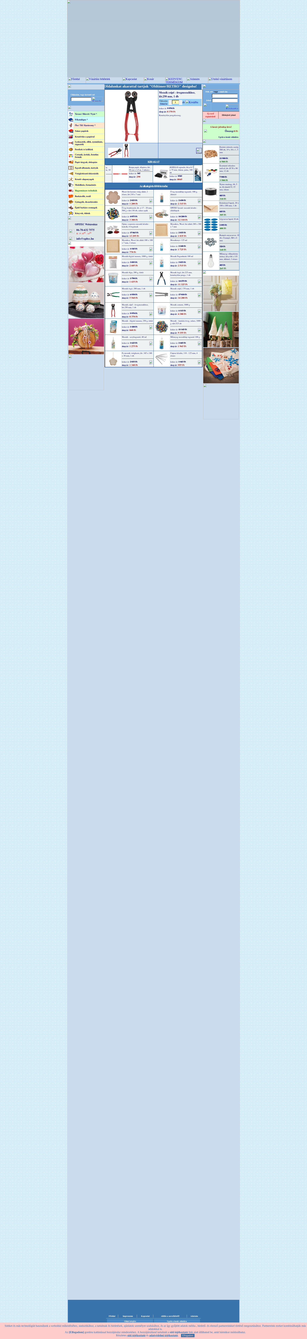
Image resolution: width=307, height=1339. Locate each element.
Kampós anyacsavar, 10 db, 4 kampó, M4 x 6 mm (229, 238)
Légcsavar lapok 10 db (229, 219)
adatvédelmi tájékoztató (163, 1335)
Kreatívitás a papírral (85, 136)
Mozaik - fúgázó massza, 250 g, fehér (137, 320)
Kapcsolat (145, 1316)
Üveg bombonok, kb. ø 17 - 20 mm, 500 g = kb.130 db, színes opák (137, 209)
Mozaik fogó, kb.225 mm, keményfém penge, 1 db (181, 273)
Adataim (194, 1316)
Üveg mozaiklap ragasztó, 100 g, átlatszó (184, 193)
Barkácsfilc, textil (83, 196)
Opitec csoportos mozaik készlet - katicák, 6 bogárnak (135, 225)
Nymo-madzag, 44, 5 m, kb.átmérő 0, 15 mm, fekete (228, 187)
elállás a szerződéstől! (170, 1316)
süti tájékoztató (136, 1335)
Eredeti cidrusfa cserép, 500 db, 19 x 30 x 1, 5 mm (229, 150)
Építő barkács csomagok (86, 207)
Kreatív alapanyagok (84, 179)
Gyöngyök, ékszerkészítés (86, 201)
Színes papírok (81, 130)
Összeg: (229, 131)
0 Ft (236, 131)
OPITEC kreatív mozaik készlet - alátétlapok (183, 209)
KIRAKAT (154, 162)
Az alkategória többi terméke (153, 186)
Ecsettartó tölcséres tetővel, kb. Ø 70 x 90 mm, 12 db (229, 168)
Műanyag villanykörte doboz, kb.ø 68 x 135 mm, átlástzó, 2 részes (229, 256)
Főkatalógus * (81, 119)
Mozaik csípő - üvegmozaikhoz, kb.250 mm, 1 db (135, 306)
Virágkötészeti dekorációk (87, 173)
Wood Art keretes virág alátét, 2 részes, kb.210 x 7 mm (135, 193)
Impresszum (128, 1316)
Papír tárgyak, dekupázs (86, 162)
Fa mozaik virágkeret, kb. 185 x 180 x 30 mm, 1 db (137, 354)
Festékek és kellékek (84, 149)
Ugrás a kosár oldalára (228, 137)
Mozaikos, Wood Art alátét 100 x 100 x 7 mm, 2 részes (137, 241)
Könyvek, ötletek (82, 213)
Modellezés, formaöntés (85, 184)
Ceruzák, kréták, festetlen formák (86, 156)
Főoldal (112, 1316)
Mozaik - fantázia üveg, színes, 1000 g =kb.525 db (185, 322)
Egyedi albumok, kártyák (86, 167)
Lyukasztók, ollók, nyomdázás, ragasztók (89, 143)
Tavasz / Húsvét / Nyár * (86, 113)
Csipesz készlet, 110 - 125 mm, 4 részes (184, 354)
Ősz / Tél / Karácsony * (85, 125)
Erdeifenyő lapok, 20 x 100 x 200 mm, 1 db (229, 204)
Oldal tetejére (130, 1321)
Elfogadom (187, 1335)
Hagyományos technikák (86, 190)
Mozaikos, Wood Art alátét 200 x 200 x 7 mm (185, 225)
